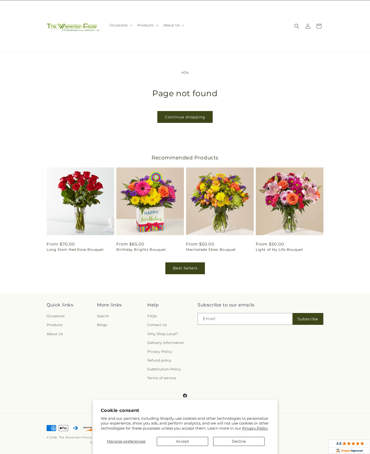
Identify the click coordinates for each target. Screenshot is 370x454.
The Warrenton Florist (75, 437)
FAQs (152, 316)
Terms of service (161, 378)
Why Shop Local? (162, 334)
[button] (120, 25)
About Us (55, 334)
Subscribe (308, 319)
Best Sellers (185, 268)
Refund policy (159, 360)
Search (103, 316)
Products (55, 325)
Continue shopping (185, 117)
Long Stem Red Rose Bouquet (75, 249)
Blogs (102, 325)
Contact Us (157, 325)
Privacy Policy (255, 428)
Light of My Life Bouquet (279, 249)
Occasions (56, 316)
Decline (239, 441)
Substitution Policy (164, 369)
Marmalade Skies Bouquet (211, 249)
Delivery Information (165, 342)
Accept (182, 441)
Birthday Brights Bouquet (141, 249)
